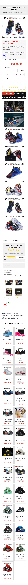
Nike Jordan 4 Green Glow (8, 420)
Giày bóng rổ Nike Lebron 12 (17, 315)
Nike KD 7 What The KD (7, 478)
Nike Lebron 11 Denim (20, 497)
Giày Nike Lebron (18, 313)
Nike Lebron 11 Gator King (20, 516)
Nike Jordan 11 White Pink (7, 359)
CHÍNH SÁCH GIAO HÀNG (20, 94)
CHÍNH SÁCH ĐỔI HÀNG (20, 97)
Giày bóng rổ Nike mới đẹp (7, 317)
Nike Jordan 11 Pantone (7, 340)
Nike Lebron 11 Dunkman (7, 516)
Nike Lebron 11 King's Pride (20, 555)
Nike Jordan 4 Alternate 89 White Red (20, 379)
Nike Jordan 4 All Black (20, 359)
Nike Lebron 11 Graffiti (7, 536)
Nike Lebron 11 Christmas (7, 497)
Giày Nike (11, 313)
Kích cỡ (7, 67)
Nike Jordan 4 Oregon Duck (8, 439)
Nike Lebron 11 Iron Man (7, 555)
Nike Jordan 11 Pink (20, 340)
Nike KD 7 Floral (20, 458)
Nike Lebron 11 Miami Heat (7, 574)
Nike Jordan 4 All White (7, 378)
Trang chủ (5, 12)
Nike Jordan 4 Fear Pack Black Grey (20, 400)
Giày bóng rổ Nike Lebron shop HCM (10, 318)
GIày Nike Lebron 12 (6, 315)
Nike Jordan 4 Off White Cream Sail (20, 420)
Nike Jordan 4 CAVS (8, 399)
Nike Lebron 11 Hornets (20, 536)
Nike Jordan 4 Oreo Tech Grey (20, 439)
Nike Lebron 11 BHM (20, 478)
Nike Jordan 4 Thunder (8, 459)
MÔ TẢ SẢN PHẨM (8, 94)
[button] (2, 26)
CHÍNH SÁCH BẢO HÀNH (8, 97)
